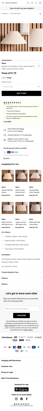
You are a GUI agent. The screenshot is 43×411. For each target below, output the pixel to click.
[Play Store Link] (21, 386)
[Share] (39, 13)
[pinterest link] (21, 396)
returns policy (30, 139)
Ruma (4, 62)
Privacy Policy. (27, 327)
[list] (20, 37)
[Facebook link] (26, 396)
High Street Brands (15, 13)
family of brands (8, 322)
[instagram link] (15, 396)
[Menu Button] (3, 3)
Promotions (5, 13)
